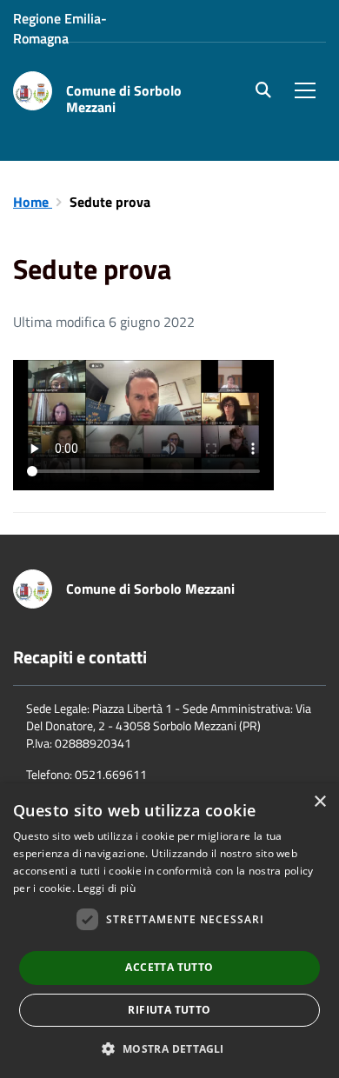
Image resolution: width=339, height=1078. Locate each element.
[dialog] (169, 930)
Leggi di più (106, 888)
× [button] (319, 801)
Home (32, 201)
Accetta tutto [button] (169, 967)
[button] (169, 1048)
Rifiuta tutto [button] (169, 1009)
